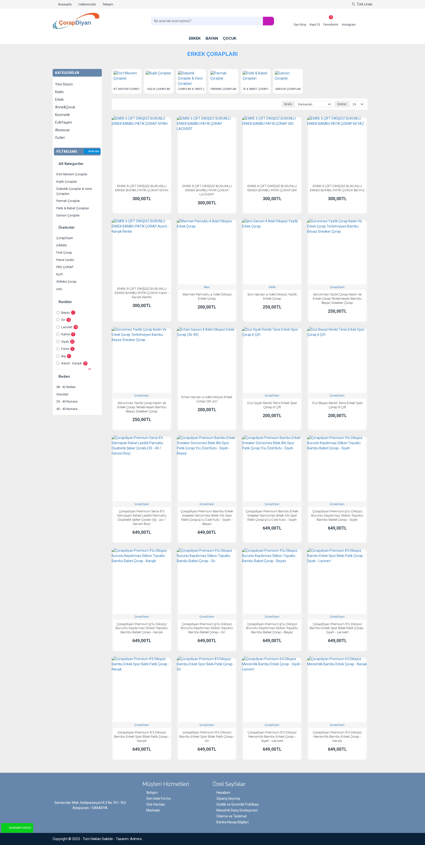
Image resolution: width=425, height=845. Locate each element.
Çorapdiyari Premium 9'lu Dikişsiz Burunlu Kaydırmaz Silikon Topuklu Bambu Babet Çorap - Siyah (337, 515)
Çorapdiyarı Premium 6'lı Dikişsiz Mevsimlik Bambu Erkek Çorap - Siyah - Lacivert (272, 737)
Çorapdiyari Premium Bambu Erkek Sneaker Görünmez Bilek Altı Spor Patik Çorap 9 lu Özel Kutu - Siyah (272, 515)
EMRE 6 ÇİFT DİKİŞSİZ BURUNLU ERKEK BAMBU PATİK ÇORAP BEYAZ (337, 188)
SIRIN (272, 287)
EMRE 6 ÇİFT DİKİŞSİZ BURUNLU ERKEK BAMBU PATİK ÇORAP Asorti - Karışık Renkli (142, 293)
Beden (64, 376)
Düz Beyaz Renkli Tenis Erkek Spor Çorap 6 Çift (337, 405)
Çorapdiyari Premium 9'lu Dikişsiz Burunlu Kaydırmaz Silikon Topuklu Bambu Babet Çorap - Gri (207, 628)
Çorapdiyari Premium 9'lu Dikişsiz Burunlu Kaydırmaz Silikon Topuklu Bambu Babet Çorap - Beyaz (272, 628)
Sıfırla (93, 151)
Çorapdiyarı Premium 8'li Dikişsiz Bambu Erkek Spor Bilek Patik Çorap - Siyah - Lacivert (337, 628)
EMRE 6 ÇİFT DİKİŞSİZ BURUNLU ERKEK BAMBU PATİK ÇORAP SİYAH (141, 188)
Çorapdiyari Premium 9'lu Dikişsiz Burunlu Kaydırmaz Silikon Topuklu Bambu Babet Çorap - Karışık (142, 628)
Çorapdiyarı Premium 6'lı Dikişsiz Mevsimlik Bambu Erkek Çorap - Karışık (337, 737)
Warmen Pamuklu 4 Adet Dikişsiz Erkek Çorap (207, 296)
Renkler (65, 302)
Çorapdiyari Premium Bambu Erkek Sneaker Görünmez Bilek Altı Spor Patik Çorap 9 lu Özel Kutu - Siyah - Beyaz (207, 517)
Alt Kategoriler (71, 164)
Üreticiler (67, 227)
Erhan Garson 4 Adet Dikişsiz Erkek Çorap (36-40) (206, 399)
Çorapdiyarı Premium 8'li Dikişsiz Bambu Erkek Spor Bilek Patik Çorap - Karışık (141, 737)
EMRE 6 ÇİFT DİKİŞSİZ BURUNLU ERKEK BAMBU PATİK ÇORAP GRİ (272, 188)
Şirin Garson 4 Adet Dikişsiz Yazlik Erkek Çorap (272, 296)
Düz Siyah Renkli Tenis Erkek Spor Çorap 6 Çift (272, 405)
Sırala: (288, 104)
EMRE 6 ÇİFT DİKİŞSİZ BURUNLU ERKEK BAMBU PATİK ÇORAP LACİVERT (207, 190)
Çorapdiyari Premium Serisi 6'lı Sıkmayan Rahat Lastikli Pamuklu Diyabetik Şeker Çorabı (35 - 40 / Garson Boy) (141, 517)
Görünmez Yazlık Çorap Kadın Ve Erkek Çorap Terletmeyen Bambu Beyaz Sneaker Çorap (337, 298)
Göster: (342, 104)
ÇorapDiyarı (337, 287)
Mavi (207, 287)
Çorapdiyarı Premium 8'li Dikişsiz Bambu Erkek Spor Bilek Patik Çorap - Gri (207, 737)
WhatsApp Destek (20, 828)
